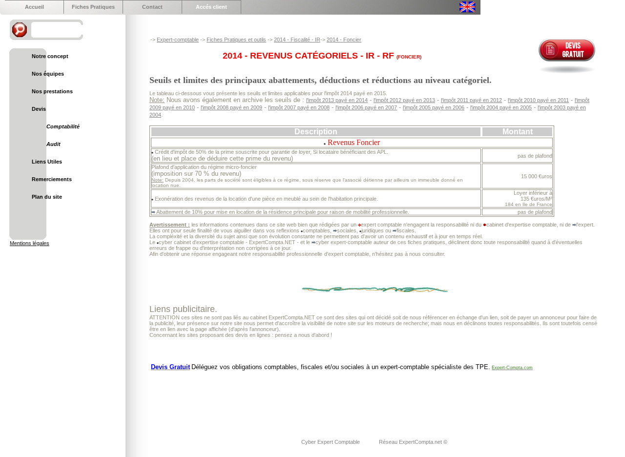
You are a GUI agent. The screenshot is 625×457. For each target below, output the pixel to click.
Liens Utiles (47, 162)
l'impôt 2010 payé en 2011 (538, 100)
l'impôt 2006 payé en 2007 (366, 107)
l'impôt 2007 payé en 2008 (299, 107)
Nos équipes (48, 74)
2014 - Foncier (344, 39)
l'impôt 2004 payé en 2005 (501, 107)
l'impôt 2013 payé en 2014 (337, 100)
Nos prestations (52, 91)
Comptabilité (63, 126)
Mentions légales (29, 243)
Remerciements (52, 179)
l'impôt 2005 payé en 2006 (433, 107)
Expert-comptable (178, 39)
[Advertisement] (327, 398)
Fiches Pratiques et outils (236, 39)
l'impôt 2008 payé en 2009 (231, 107)
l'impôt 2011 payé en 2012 (471, 100)
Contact (152, 7)
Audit (53, 144)
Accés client (211, 7)
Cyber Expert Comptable (331, 442)
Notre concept (50, 56)
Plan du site (47, 197)
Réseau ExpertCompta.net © (413, 442)
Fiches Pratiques (93, 7)
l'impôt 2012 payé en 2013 (404, 100)
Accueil (34, 7)
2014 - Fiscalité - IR (297, 39)
